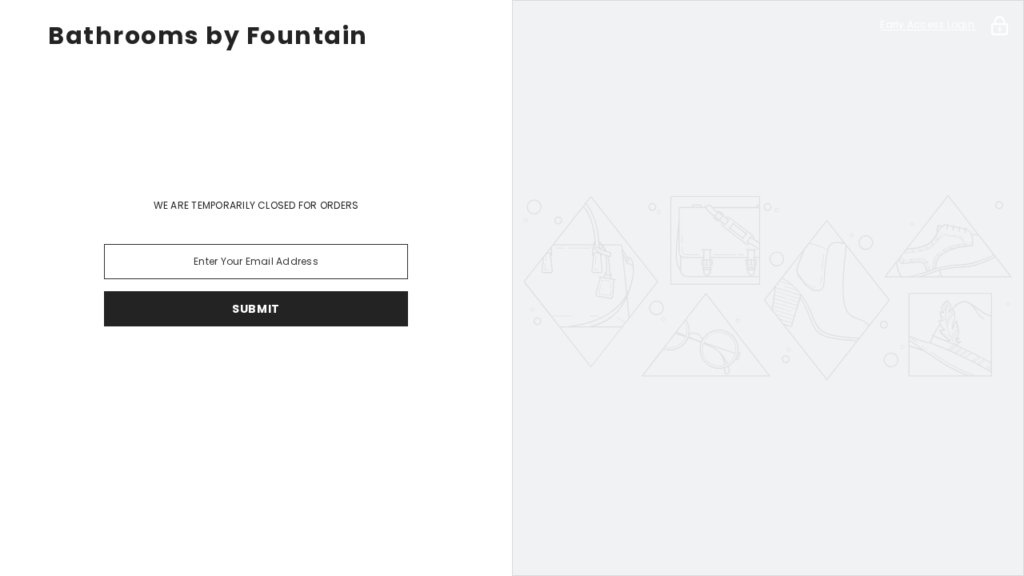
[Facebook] (233, 368)
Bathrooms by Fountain (208, 36)
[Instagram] (278, 368)
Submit (256, 309)
